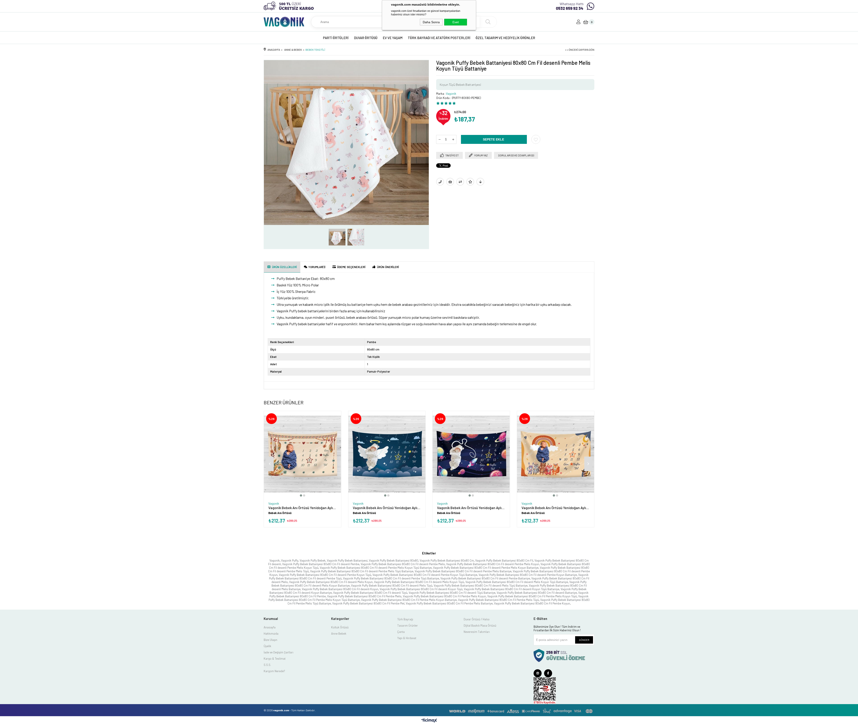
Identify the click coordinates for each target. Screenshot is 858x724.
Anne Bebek (338, 633)
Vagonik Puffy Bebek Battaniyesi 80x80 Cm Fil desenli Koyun (340, 589)
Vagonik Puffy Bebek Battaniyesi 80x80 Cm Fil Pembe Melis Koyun (444, 596)
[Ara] (488, 21)
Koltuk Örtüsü (340, 627)
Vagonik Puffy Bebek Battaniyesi (347, 560)
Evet (455, 22)
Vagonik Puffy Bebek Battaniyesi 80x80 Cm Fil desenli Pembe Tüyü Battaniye (391, 578)
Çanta (401, 632)
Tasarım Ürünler (407, 625)
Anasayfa (269, 627)
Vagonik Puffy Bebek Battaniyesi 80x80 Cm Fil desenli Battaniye (537, 592)
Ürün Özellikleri (284, 267)
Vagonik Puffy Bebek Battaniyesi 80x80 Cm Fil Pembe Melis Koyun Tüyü (532, 596)
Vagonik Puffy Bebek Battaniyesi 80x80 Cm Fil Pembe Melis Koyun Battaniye (409, 600)
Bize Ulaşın (270, 640)
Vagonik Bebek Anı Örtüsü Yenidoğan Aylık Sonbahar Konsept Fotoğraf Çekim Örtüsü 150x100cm (302, 508)
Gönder (584, 639)
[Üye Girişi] (578, 22)
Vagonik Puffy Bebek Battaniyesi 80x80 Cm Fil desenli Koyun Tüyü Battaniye (511, 589)
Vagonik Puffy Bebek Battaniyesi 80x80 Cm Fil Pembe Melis (364, 596)
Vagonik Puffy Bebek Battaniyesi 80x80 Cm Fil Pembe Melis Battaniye (449, 603)
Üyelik (267, 646)
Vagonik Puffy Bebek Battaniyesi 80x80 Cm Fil (504, 560)
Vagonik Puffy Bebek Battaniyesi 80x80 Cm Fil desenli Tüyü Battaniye (452, 592)
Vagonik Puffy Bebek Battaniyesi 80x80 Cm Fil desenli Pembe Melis (403, 564)
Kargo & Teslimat (275, 658)
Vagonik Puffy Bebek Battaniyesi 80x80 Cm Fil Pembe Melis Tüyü (498, 600)
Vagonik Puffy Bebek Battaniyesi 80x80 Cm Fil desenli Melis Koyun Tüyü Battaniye (516, 582)
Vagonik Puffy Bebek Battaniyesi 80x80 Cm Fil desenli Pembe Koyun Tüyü (325, 575)
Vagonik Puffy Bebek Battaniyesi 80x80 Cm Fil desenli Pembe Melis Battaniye (463, 571)
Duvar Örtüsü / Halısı (477, 619)
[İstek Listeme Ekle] (450, 182)
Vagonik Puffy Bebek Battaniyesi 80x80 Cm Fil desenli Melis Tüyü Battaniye (481, 585)
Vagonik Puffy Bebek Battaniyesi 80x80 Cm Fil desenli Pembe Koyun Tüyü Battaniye (424, 575)
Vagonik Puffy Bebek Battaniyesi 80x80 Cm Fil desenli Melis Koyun (331, 582)
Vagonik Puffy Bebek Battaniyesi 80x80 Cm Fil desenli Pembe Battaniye (485, 578)
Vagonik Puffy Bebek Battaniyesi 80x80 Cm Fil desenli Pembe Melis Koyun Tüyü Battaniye (376, 567)
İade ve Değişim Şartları (278, 652)
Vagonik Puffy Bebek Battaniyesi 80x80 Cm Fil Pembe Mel (368, 603)
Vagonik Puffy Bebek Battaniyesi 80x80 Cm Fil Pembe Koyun (532, 603)
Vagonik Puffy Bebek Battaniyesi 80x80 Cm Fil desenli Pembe (320, 564)
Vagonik (274, 560)
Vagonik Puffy (289, 560)
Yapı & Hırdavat (406, 638)
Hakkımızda (271, 633)
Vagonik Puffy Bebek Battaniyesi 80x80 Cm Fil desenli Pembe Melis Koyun (492, 564)
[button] (301, 495)
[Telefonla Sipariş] (440, 182)
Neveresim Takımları (477, 632)
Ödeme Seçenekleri (351, 267)
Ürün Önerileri (388, 267)
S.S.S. (267, 665)
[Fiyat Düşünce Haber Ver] (480, 182)
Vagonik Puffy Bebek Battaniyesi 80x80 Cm (447, 560)
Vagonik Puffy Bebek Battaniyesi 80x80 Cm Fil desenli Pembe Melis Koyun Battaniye (485, 567)
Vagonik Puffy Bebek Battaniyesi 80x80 (393, 560)
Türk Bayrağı (405, 619)
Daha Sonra (431, 22)
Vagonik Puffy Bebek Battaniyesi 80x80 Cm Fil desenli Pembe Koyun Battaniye (528, 575)
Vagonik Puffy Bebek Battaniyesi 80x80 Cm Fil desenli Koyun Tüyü (421, 589)
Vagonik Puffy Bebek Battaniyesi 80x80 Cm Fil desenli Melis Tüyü (391, 585)
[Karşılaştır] (460, 182)
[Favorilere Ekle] (535, 139)
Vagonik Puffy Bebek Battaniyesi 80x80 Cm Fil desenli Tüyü (370, 592)
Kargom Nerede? (274, 671)
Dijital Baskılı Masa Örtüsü (480, 625)
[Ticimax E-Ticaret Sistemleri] (429, 720)
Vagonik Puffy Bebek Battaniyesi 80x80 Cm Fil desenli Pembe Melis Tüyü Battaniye (361, 571)
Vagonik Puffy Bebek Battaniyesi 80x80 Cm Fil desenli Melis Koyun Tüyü (419, 582)
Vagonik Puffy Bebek (313, 560)
